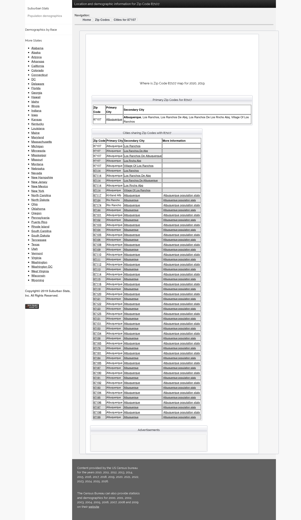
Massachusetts (41, 141)
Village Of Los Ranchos (138, 165)
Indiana (36, 110)
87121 (96, 298)
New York (37, 191)
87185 (97, 363)
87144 (96, 210)
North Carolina (41, 195)
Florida (36, 88)
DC (33, 79)
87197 (96, 407)
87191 (96, 377)
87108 (97, 244)
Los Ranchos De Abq (136, 151)
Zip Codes (102, 20)
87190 (97, 373)
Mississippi (38, 155)
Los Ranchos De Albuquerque (143, 156)
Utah (34, 248)
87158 (96, 338)
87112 (97, 264)
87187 (96, 368)
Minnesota (38, 150)
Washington (39, 262)
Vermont (37, 253)
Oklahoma (38, 208)
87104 (96, 229)
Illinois (35, 106)
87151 (97, 323)
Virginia (36, 257)
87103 (97, 225)
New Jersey (39, 182)
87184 (96, 358)
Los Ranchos (132, 146)
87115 (96, 279)
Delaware (37, 83)
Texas (35, 244)
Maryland (37, 137)
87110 (97, 254)
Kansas (36, 119)
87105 (97, 235)
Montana (37, 164)
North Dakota (40, 199)
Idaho (35, 101)
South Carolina (41, 231)
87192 (97, 382)
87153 (96, 328)
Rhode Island (40, 226)
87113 (96, 269)
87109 (96, 249)
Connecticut (39, 74)
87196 (97, 402)
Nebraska (38, 168)
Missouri (37, 159)
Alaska (36, 52)
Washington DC (42, 266)
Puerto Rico (39, 222)
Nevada (36, 173)
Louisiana (38, 128)
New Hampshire (42, 177)
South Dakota (40, 235)
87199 (96, 417)
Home (87, 20)
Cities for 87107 (125, 20)
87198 (97, 412)
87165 (97, 343)
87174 (97, 205)
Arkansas (37, 61)
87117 (97, 195)
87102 (96, 220)
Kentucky (37, 124)
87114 (96, 170)
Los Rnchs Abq (132, 160)
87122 (97, 304)
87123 (96, 308)
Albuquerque (114, 119)
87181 (97, 353)
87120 (97, 294)
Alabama (37, 48)
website (93, 506)
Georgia (36, 92)
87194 (97, 392)
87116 (97, 284)
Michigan (37, 146)
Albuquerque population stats (181, 195)
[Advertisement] (172, 56)
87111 (96, 259)
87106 (96, 239)
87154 (97, 333)
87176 (96, 348)
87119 (96, 289)
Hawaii (35, 97)
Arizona (36, 57)
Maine (35, 132)
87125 (97, 313)
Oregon (36, 213)
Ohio (34, 204)
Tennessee (38, 240)
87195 (96, 397)
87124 (96, 200)
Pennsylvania (40, 217)
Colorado (37, 70)
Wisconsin (38, 275)
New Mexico (39, 186)
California (37, 66)
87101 (97, 215)
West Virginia (40, 271)
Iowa (34, 115)
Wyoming (37, 280)
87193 (96, 387)
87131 (96, 318)
